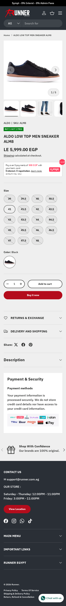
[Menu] (60, 13)
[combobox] (33, 23)
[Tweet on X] (16, 344)
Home (7, 35)
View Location (17, 509)
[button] (52, 13)
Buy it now (33, 295)
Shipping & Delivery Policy (17, 593)
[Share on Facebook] (23, 344)
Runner (15, 584)
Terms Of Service (30, 590)
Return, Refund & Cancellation (19, 597)
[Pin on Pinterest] (30, 344)
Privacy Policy (11, 590)
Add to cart (45, 284)
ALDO (7, 123)
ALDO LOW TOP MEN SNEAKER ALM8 (32, 35)
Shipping (9, 155)
